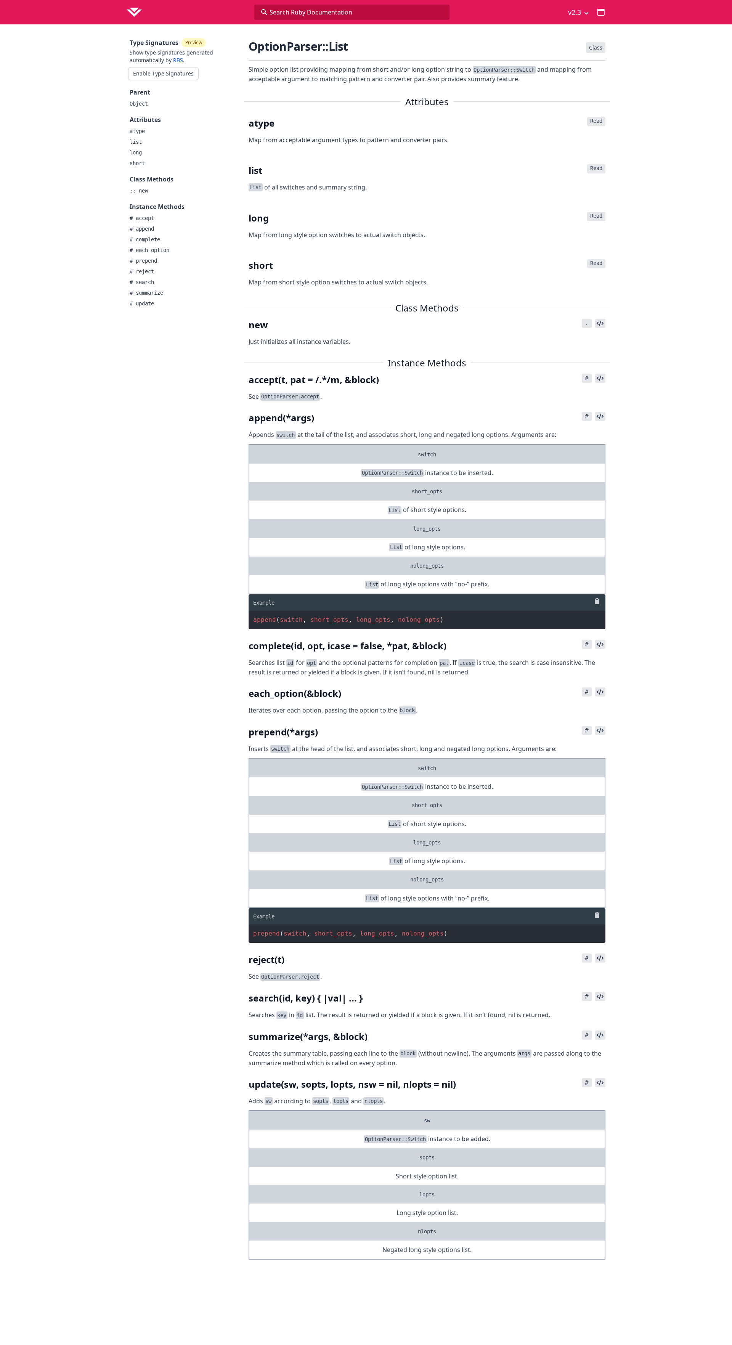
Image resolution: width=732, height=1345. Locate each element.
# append (142, 229)
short (137, 163)
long (136, 152)
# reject (142, 271)
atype (137, 131)
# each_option (149, 250)
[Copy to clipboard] (595, 601)
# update (142, 303)
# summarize (146, 293)
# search (142, 282)
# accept (142, 218)
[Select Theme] (600, 12)
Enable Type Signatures (163, 73)
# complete (145, 239)
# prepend (143, 261)
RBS (178, 60)
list (136, 142)
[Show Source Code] (600, 323)
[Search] (264, 12)
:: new (139, 191)
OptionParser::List (298, 46)
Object (139, 104)
